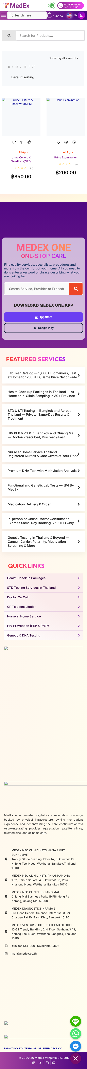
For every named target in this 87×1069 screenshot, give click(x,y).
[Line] (75, 1021)
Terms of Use (32, 1048)
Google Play (46, 327)
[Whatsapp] (75, 1033)
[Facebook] (33, 1062)
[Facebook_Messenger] (75, 1046)
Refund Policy (52, 1048)
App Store (45, 317)
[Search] (76, 289)
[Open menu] (3, 15)
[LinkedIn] (53, 1062)
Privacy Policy (13, 1048)
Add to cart (21, 145)
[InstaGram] (47, 1062)
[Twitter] (40, 1062)
